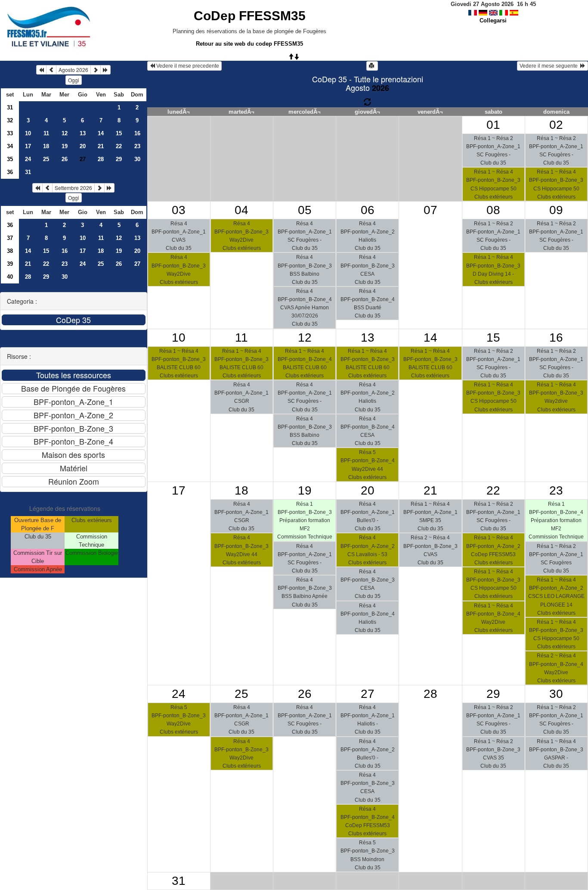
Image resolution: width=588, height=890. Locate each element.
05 (305, 210)
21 (101, 146)
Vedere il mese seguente (550, 66)
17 (28, 146)
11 (46, 133)
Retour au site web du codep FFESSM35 (249, 43)
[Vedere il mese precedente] (51, 70)
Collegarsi (493, 20)
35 (10, 159)
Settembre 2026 (73, 187)
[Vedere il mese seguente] (95, 70)
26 (65, 159)
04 (241, 210)
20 (83, 146)
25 (46, 159)
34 (10, 146)
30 (137, 159)
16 (137, 133)
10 (28, 133)
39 (10, 264)
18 (46, 146)
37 (10, 238)
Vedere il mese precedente (187, 66)
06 (367, 210)
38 (10, 251)
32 (10, 120)
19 (65, 146)
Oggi (73, 80)
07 (430, 210)
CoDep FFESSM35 (250, 16)
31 (10, 107)
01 (493, 124)
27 (137, 264)
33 (10, 133)
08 (493, 210)
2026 (380, 87)
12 (65, 133)
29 (119, 159)
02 (556, 124)
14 (101, 133)
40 (10, 277)
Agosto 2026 (73, 69)
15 (119, 133)
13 (83, 133)
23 (137, 146)
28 (101, 159)
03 (179, 210)
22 (119, 146)
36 (10, 172)
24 (28, 159)
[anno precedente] (41, 70)
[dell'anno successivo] (105, 70)
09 (556, 210)
